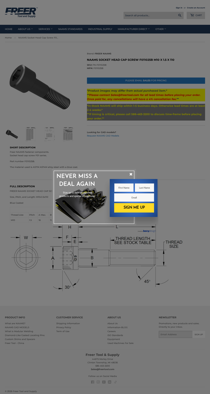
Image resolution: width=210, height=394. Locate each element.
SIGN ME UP (134, 208)
